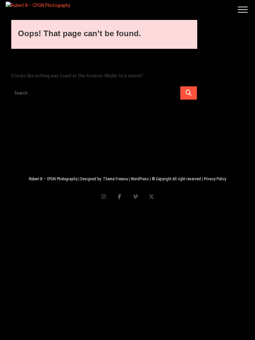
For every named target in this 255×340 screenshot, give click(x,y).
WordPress (140, 179)
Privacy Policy (215, 179)
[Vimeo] (135, 197)
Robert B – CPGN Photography (53, 179)
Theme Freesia (115, 179)
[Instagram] (103, 197)
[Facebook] (119, 197)
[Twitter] (151, 197)
